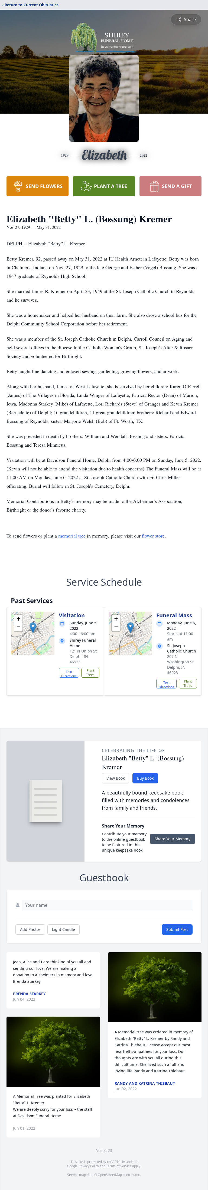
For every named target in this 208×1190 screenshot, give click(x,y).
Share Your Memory (172, 838)
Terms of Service (118, 1166)
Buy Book (145, 778)
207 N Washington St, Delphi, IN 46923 (181, 664)
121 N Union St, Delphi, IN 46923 (84, 656)
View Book (115, 778)
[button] (33, 627)
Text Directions (69, 674)
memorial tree (72, 535)
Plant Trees (90, 672)
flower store (153, 535)
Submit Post (177, 929)
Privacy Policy (89, 1166)
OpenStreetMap (110, 1174)
